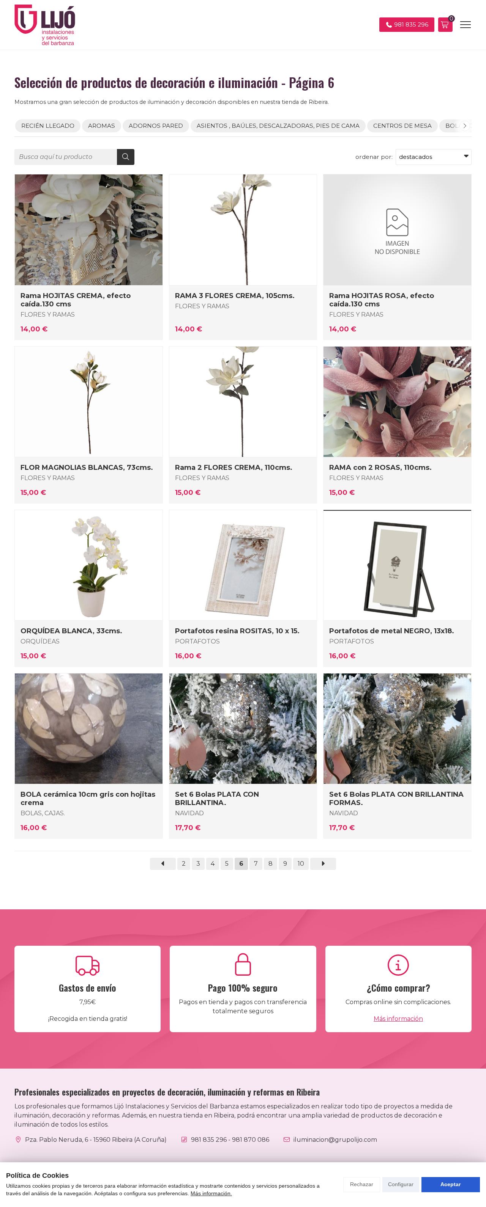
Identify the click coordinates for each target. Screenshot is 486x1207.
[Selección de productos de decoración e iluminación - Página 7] (323, 864)
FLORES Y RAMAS (48, 314)
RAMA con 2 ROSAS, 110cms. (380, 467)
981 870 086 (250, 1139)
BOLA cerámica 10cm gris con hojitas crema (88, 798)
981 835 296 (209, 1139)
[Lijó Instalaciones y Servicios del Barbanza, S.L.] (44, 25)
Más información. (211, 1193)
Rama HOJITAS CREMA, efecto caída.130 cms (76, 300)
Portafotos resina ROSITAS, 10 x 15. (237, 631)
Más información (398, 1018)
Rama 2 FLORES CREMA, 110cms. (233, 467)
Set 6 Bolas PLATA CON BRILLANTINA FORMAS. (396, 798)
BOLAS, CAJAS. (43, 813)
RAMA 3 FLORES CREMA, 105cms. (235, 296)
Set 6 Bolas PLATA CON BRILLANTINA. (217, 798)
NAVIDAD (189, 813)
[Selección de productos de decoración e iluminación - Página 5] (163, 864)
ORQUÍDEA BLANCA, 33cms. (71, 631)
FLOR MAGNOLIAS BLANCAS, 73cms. (87, 467)
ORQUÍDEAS (40, 641)
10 (301, 863)
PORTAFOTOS (197, 641)
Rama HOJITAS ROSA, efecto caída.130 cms (381, 300)
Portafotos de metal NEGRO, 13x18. (391, 631)
